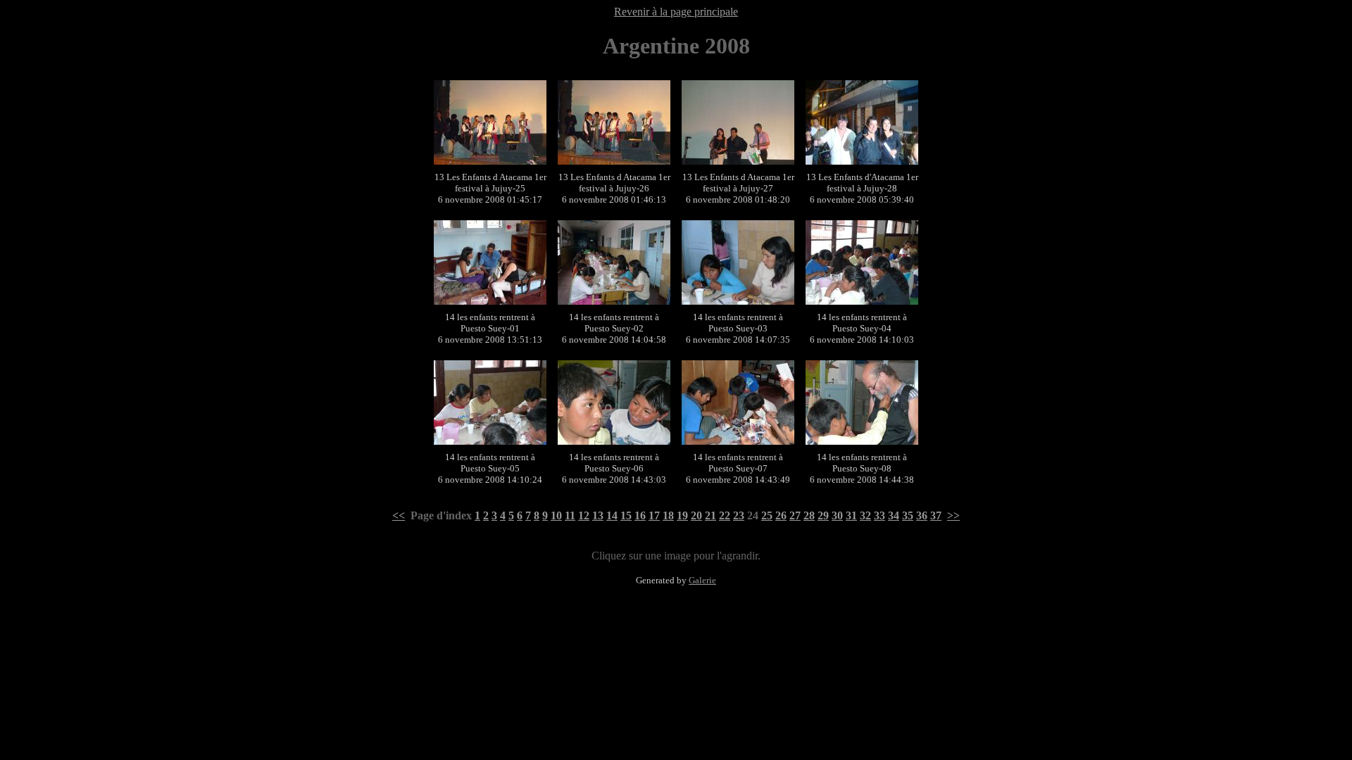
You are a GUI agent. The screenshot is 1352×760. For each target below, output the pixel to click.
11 (570, 515)
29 (823, 515)
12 (583, 515)
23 (738, 515)
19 (682, 515)
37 (935, 515)
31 (851, 515)
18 (668, 515)
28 (809, 515)
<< (398, 515)
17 (654, 515)
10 (556, 515)
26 (781, 515)
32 (865, 515)
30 (837, 515)
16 (640, 515)
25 (766, 515)
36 (921, 515)
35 (907, 515)
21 (710, 515)
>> (953, 515)
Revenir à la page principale (676, 12)
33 (879, 515)
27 (795, 515)
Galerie (702, 580)
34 (893, 515)
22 (724, 515)
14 (612, 515)
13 (597, 515)
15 (626, 515)
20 (696, 515)
